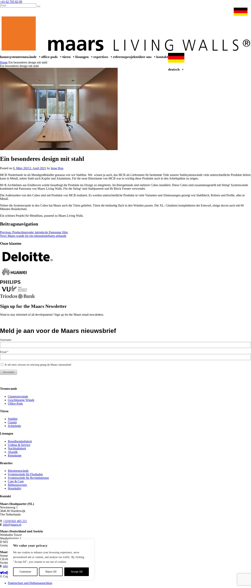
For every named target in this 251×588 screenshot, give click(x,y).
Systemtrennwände (22, 57)
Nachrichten (198, 11)
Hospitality (14, 488)
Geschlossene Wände (21, 400)
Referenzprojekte (125, 57)
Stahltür (12, 418)
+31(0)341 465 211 (15, 521)
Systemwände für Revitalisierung (28, 477)
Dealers (160, 11)
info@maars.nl (12, 524)
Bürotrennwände (18, 470)
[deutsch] (241, 11)
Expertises (100, 57)
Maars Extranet (178, 11)
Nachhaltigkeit (17, 448)
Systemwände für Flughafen (25, 474)
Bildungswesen (17, 485)
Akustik (13, 452)
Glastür (12, 422)
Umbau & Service (219, 11)
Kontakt (162, 57)
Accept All (77, 571)
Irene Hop (57, 168)
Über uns (145, 57)
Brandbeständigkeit (20, 441)
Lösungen (82, 57)
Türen (66, 57)
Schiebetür (14, 426)
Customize (25, 571)
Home (4, 57)
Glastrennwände (18, 396)
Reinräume (14, 455)
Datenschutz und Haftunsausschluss (30, 583)
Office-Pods (49, 57)
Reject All (50, 571)
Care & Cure (16, 481)
